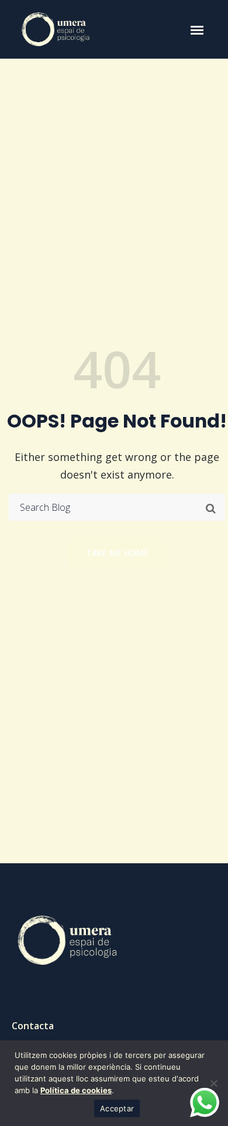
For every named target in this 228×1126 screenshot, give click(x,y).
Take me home (117, 552)
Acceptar (117, 1108)
